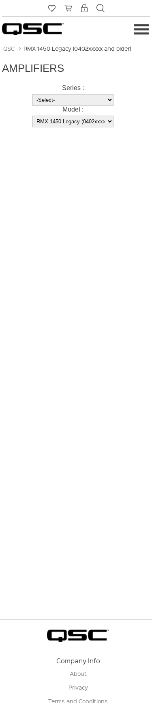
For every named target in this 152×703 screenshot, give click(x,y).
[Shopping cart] (68, 8)
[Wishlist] (52, 8)
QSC (9, 48)
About (78, 673)
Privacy (78, 687)
